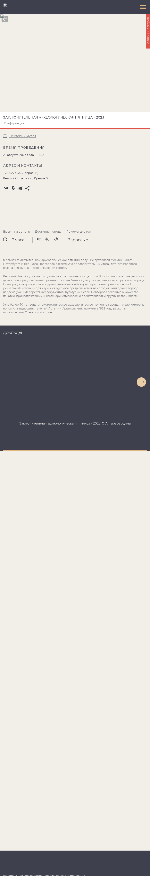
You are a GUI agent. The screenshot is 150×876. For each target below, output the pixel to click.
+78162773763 (13, 173)
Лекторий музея (22, 136)
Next (141, 382)
